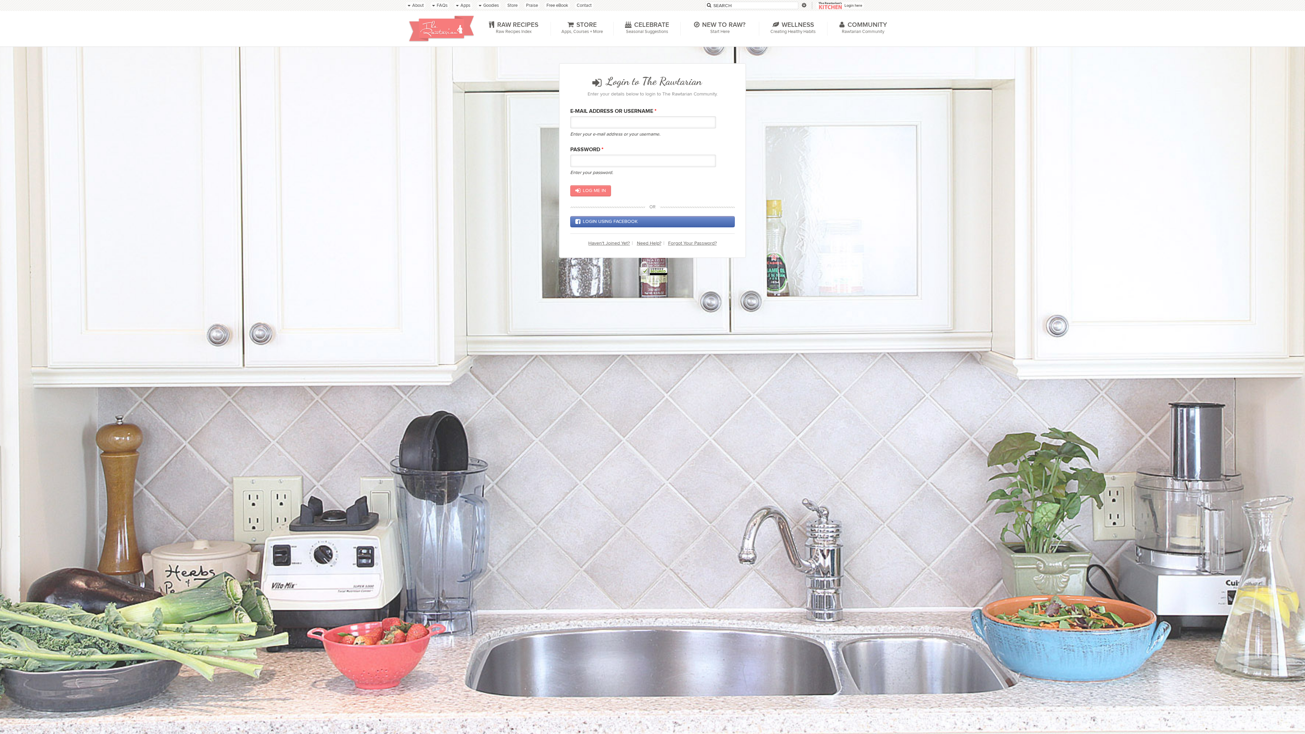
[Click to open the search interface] (803, 5)
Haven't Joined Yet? (609, 243)
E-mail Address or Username (613, 111)
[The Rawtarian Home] (441, 28)
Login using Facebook (610, 221)
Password (587, 149)
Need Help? (649, 243)
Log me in (594, 190)
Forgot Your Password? (692, 243)
